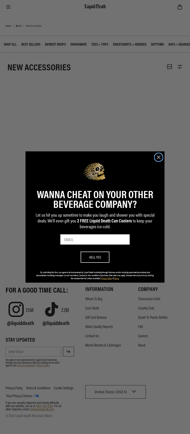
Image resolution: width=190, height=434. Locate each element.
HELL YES (95, 257)
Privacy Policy (106, 278)
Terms (116, 278)
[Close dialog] (159, 157)
